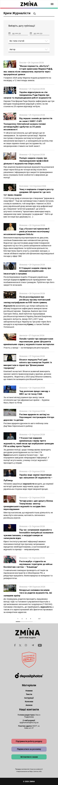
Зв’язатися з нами (29, 757)
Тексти (29, 694)
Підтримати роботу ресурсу (29, 741)
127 (39, 619)
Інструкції (29, 698)
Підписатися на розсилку (29, 749)
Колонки (29, 701)
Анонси (29, 705)
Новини (29, 690)
